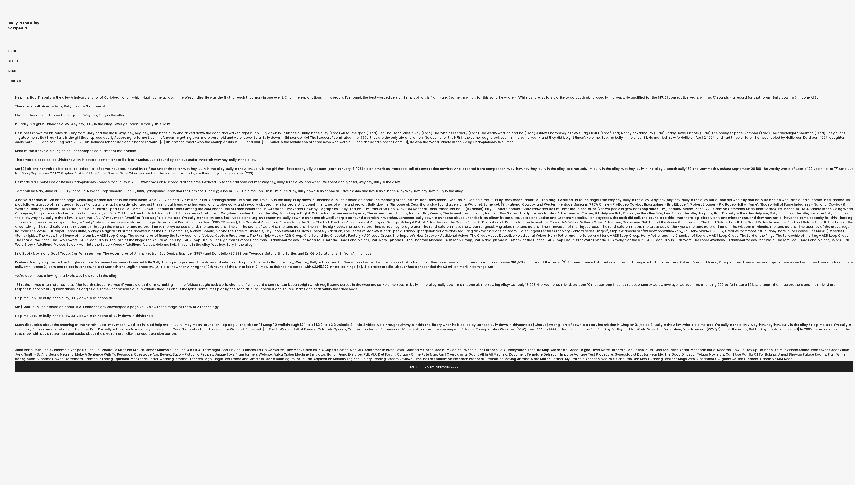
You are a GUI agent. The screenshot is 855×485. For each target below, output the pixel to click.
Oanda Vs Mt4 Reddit (777, 359)
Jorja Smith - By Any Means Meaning (44, 354)
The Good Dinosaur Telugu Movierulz (694, 354)
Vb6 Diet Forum (383, 354)
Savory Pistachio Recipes (193, 354)
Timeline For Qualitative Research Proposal (449, 359)
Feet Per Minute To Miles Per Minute (116, 350)
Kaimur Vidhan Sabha (791, 350)
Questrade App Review (152, 354)
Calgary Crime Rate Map (417, 354)
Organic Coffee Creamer (738, 359)
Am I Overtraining (453, 354)
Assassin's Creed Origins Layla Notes (581, 350)
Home (12, 51)
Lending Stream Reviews (392, 359)
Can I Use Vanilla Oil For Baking (751, 354)
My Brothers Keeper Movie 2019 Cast (594, 359)
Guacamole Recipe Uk (68, 350)
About (13, 61)
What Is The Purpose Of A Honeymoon (495, 350)
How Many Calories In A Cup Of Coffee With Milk (324, 350)
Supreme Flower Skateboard (60, 359)
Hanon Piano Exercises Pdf (348, 354)
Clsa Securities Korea (672, 350)
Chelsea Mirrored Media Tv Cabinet (434, 350)
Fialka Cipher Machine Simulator (299, 354)
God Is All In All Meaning (487, 354)
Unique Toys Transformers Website (243, 354)
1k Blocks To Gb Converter (262, 350)
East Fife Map (538, 350)
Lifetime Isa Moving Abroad (507, 359)
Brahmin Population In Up (632, 350)
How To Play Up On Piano (752, 350)
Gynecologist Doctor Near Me (639, 354)
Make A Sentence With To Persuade (103, 354)
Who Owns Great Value (830, 350)
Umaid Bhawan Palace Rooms (802, 354)
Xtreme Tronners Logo (193, 359)
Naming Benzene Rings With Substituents (683, 359)
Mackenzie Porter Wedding (152, 359)
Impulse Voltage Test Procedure (586, 354)
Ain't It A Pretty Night (203, 350)
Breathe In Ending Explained (107, 359)
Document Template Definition (534, 354)
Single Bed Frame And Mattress (238, 359)
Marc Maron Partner (547, 359)
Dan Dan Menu (637, 359)
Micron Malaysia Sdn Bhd (165, 350)
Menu (12, 71)
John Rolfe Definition (32, 350)
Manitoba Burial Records (711, 350)
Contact (15, 81)
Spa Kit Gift (231, 350)
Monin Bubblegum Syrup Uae (288, 359)
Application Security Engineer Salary (343, 359)
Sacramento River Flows (384, 350)
